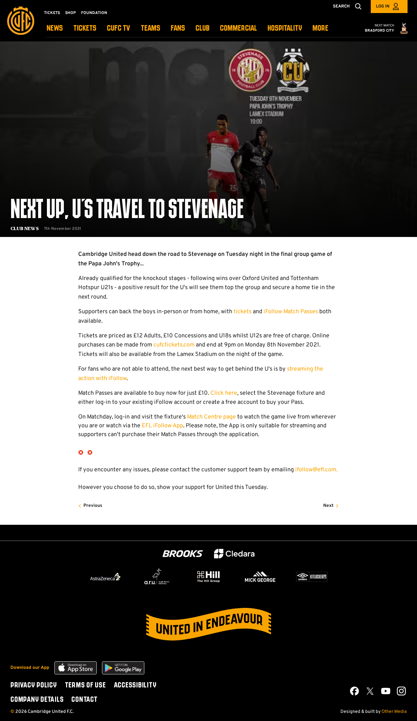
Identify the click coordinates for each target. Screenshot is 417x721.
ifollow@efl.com (315, 470)
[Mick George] (260, 576)
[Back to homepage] (20, 20)
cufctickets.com (173, 345)
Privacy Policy (33, 685)
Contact (84, 700)
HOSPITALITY (284, 28)
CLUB (202, 28)
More (320, 28)
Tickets (52, 13)
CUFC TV (118, 28)
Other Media (394, 711)
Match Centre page (211, 417)
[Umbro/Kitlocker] (312, 576)
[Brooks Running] (183, 553)
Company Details (37, 700)
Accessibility (135, 685)
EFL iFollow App (162, 426)
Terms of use (85, 685)
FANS (178, 28)
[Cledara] (234, 553)
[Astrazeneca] (105, 577)
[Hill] (208, 577)
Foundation (94, 13)
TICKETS (84, 28)
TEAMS (150, 28)
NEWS (55, 28)
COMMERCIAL (238, 28)
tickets (243, 312)
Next (328, 505)
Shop (70, 13)
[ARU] (157, 576)
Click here (223, 393)
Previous (92, 505)
